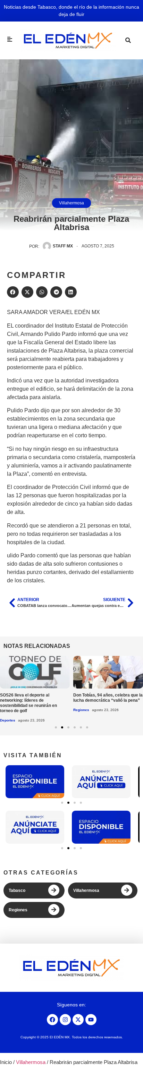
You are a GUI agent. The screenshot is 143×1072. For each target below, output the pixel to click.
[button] (13, 292)
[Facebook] (52, 1019)
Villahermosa (71, 203)
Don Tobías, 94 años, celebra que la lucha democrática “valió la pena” (108, 698)
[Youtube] (90, 1019)
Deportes (7, 720)
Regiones (81, 710)
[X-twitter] (78, 1019)
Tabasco (17, 890)
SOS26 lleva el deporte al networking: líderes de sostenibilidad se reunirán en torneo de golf (28, 703)
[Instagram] (65, 1019)
